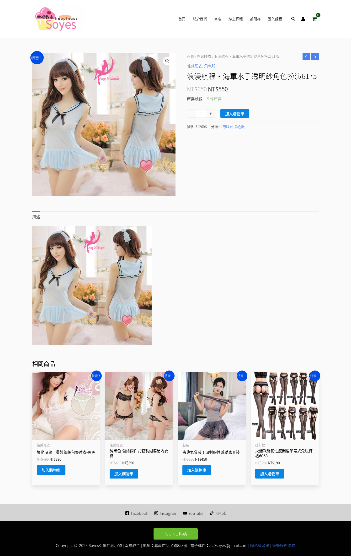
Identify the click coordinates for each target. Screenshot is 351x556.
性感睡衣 (204, 56)
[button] (293, 19)
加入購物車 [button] (51, 470)
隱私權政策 (259, 545)
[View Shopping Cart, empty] (314, 19)
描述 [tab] (36, 216)
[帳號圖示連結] (303, 19)
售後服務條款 (283, 545)
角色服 (210, 66)
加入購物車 (234, 113)
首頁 (190, 56)
